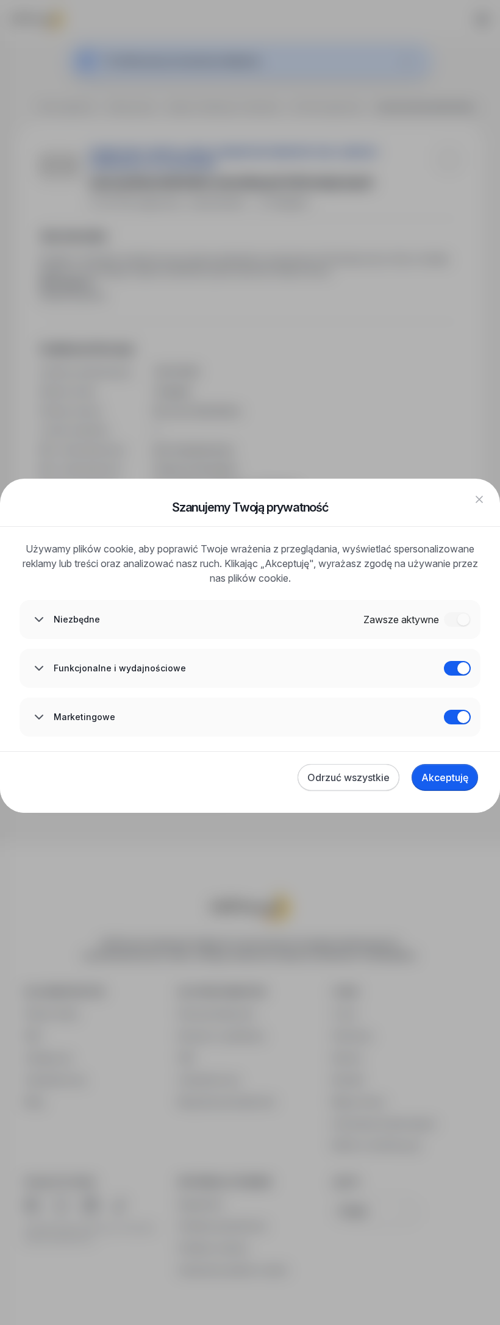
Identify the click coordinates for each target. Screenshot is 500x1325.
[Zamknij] (479, 499)
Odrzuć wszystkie (348, 777)
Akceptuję (444, 777)
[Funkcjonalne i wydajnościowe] (457, 668)
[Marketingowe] (457, 717)
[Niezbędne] (457, 619)
